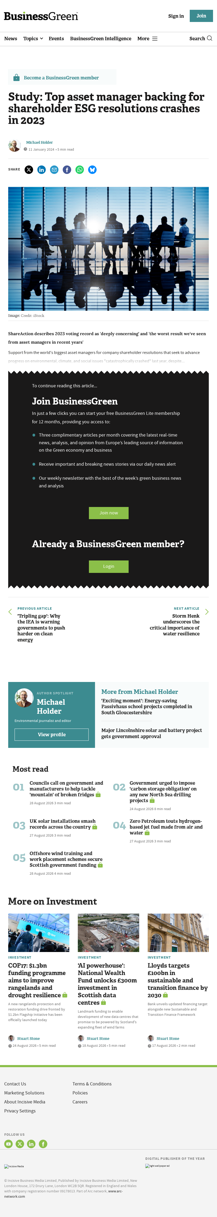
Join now (109, 513)
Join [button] (201, 16)
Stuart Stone (28, 1038)
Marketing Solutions (24, 1093)
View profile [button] (52, 734)
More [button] (143, 38)
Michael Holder (39, 142)
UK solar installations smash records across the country (63, 824)
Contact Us (15, 1084)
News (10, 38)
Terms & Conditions (92, 1084)
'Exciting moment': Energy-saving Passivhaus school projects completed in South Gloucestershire (146, 707)
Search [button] (197, 38)
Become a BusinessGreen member (61, 78)
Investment (19, 957)
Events (56, 38)
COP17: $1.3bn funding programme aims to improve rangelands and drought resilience (37, 980)
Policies (80, 1093)
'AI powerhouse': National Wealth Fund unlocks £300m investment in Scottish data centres (107, 984)
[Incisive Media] (14, 1165)
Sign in (176, 16)
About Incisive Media (24, 1102)
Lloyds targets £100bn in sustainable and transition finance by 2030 (178, 980)
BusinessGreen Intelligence (100, 38)
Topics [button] (31, 38)
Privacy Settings (20, 1111)
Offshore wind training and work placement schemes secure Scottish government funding (66, 859)
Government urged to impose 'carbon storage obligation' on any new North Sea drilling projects (163, 792)
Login (108, 566)
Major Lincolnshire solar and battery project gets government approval (151, 733)
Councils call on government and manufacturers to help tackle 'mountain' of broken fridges (66, 789)
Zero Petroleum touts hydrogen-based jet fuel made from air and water (166, 827)
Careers (80, 1102)
